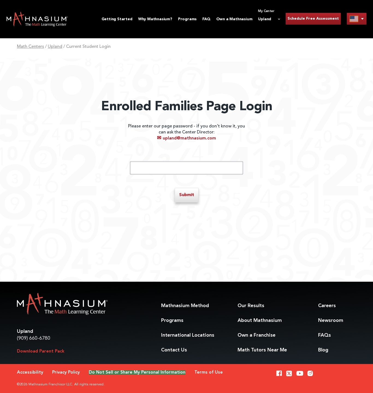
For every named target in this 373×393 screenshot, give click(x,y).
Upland (55, 47)
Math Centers (30, 47)
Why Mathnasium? (155, 19)
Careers (327, 305)
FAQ (206, 19)
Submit (186, 195)
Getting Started (117, 19)
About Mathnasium (260, 320)
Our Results (251, 305)
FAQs (324, 335)
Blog (323, 350)
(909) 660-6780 (33, 338)
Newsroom (330, 320)
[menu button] (356, 19)
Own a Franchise (257, 335)
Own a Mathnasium (234, 19)
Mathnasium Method (185, 305)
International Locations (187, 335)
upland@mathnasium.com (186, 138)
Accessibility (30, 372)
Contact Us (174, 350)
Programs (187, 19)
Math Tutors (262, 350)
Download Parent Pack (40, 351)
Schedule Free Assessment (313, 19)
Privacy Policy (66, 372)
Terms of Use (208, 372)
